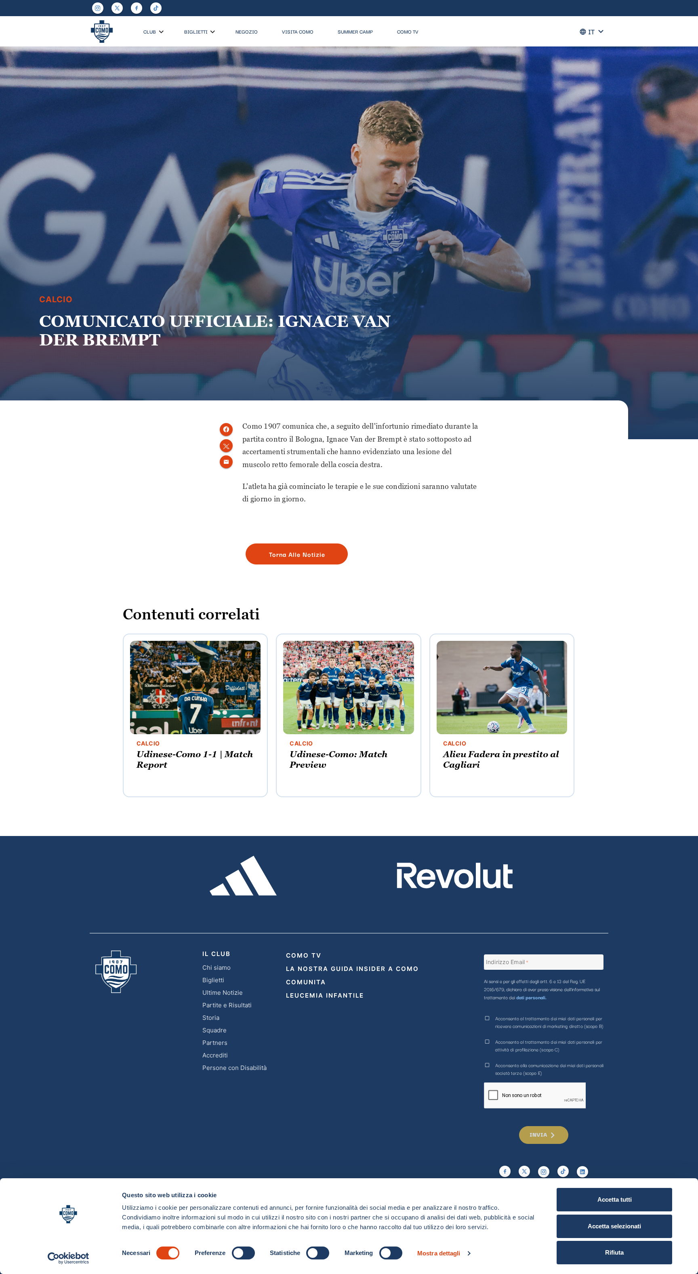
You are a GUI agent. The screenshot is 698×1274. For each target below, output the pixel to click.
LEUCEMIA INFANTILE (325, 995)
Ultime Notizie (222, 992)
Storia (210, 1017)
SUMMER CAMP (355, 31)
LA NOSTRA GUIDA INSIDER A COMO (352, 969)
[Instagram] (97, 8)
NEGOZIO (246, 31)
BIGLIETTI (196, 31)
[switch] (243, 1253)
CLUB (149, 31)
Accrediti (215, 1055)
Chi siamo (216, 967)
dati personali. (531, 997)
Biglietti (213, 980)
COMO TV (407, 31)
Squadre (214, 1030)
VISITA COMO (297, 31)
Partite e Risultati (227, 1005)
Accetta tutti (614, 1199)
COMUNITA (306, 982)
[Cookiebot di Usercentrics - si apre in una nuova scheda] (68, 1258)
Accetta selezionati (614, 1226)
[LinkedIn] (582, 1171)
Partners (214, 1043)
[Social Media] (117, 8)
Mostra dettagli (438, 1253)
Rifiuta (614, 1252)
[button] (161, 32)
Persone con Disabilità (234, 1068)
